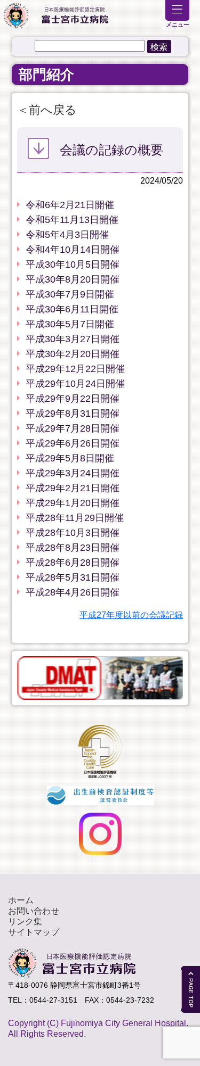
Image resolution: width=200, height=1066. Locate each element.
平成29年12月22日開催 (75, 368)
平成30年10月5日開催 (72, 264)
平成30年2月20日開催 (72, 354)
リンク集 (25, 921)
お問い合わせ (33, 910)
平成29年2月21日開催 (72, 488)
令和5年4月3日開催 (67, 234)
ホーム (21, 900)
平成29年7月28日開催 (72, 428)
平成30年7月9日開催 (70, 294)
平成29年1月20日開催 (72, 503)
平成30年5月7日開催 (70, 324)
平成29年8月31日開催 (72, 413)
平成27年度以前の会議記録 (131, 614)
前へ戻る (53, 110)
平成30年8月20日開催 (72, 279)
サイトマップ (33, 932)
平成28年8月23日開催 (72, 547)
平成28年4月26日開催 (72, 592)
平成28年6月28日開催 (72, 562)
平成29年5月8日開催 (70, 458)
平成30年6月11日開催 (72, 309)
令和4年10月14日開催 (72, 249)
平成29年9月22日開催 (72, 398)
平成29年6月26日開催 (72, 443)
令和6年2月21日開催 (70, 205)
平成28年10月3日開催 (72, 532)
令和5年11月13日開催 (72, 219)
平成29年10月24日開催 (75, 383)
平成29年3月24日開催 (72, 473)
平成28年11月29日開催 (75, 518)
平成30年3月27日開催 (72, 339)
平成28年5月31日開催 (72, 577)
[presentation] (10, 678)
